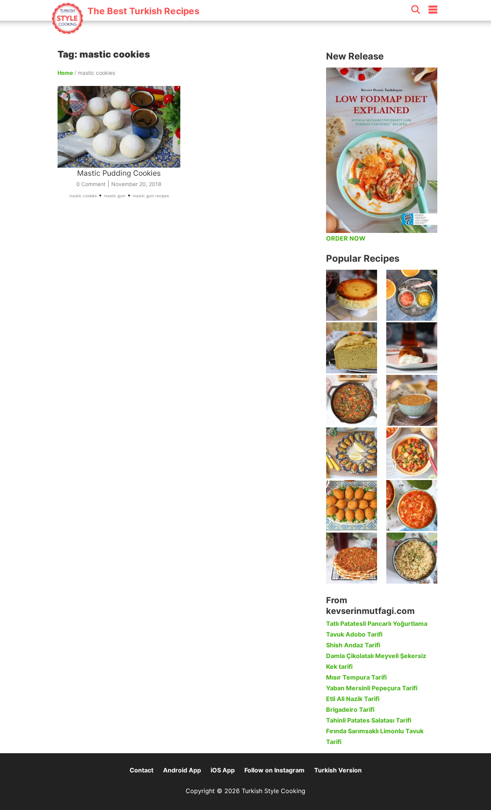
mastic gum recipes (151, 195)
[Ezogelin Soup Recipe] (411, 400)
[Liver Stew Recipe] (351, 400)
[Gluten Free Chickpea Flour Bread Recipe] (351, 347)
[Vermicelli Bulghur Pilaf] (411, 558)
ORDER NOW (346, 238)
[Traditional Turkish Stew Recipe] (411, 452)
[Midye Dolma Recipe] (351, 452)
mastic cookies (83, 195)
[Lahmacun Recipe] (351, 558)
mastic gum (114, 195)
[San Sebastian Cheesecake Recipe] (351, 295)
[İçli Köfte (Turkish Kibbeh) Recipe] (351, 505)
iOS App (223, 770)
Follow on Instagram (274, 770)
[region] (188, 293)
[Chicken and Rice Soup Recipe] (411, 505)
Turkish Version (338, 770)
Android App (182, 770)
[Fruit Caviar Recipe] (411, 295)
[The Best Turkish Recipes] (125, 30)
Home (65, 72)
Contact (141, 770)
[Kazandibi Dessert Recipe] (411, 347)
